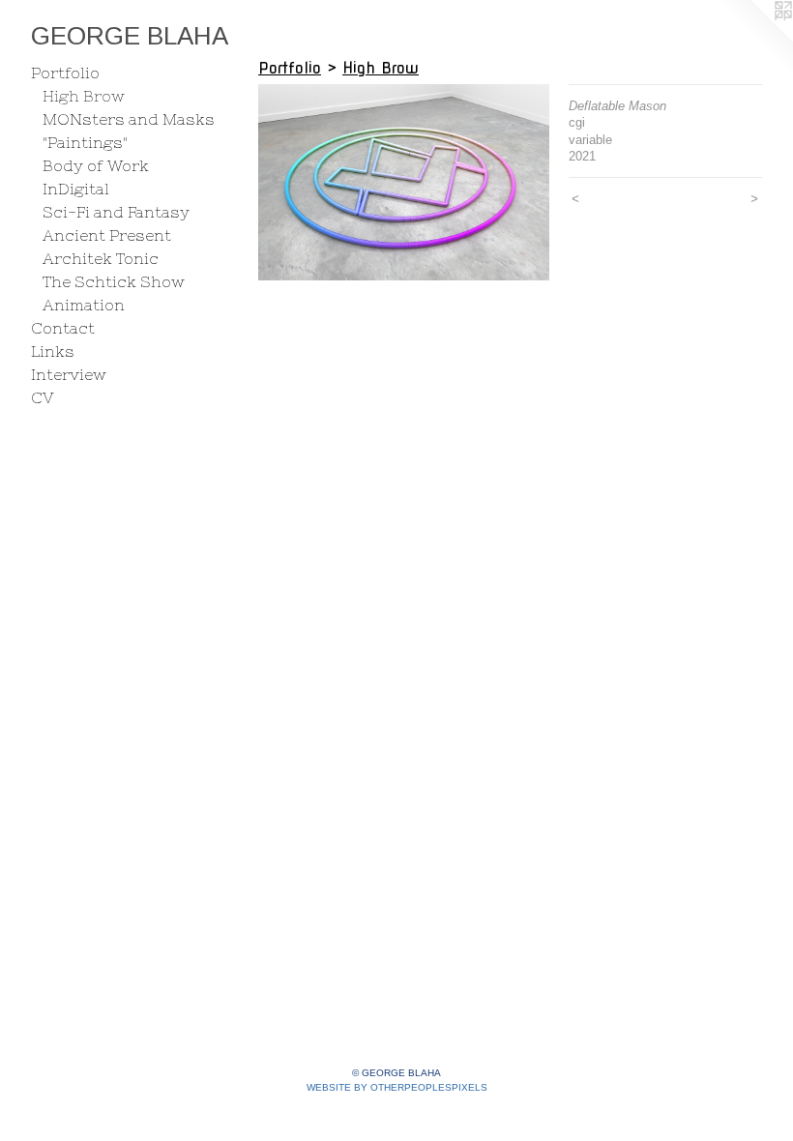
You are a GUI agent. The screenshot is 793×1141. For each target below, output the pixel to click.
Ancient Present (107, 235)
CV (42, 397)
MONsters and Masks (129, 119)
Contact (63, 327)
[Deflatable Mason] (403, 182)
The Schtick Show (114, 281)
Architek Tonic (101, 258)
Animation (84, 304)
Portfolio (65, 72)
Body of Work (96, 165)
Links (52, 351)
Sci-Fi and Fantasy (116, 211)
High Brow (84, 95)
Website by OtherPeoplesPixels (397, 1087)
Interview (68, 374)
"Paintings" (85, 142)
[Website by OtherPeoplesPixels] (754, 38)
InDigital (76, 188)
